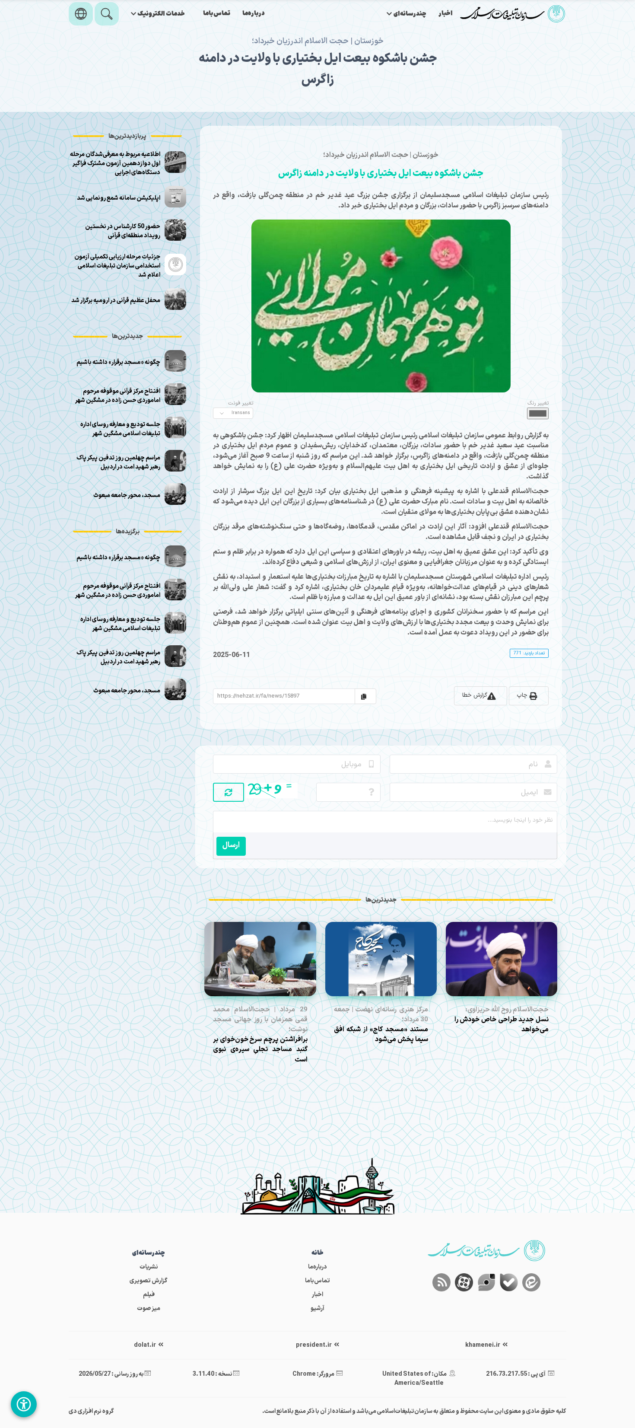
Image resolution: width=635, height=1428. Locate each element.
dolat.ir (145, 1345)
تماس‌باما (216, 13)
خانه (317, 1253)
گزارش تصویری (149, 1280)
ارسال (231, 845)
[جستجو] (107, 14)
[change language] (81, 14)
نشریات (149, 1267)
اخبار (445, 13)
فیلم (149, 1294)
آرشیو (317, 1308)
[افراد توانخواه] (24, 1404)
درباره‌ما (253, 13)
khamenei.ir (483, 1345)
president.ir (314, 1345)
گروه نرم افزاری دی (91, 1411)
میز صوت (148, 1308)
